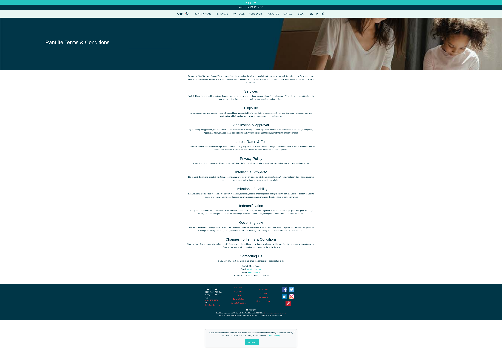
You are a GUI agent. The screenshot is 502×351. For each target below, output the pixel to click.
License (238, 295)
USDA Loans (263, 290)
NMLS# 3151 (238, 288)
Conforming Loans (263, 301)
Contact (288, 14)
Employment (238, 292)
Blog (301, 14)
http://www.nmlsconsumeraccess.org (274, 313)
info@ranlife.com (253, 269)
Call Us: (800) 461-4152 (251, 7)
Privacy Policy (274, 335)
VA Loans (263, 294)
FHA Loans (263, 297)
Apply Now (251, 2)
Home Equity (256, 14)
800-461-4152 (254, 272)
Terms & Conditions (238, 303)
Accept (251, 342)
